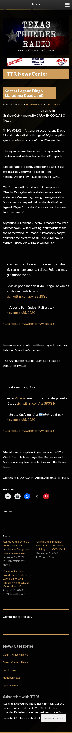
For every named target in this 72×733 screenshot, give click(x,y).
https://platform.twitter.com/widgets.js (29, 323)
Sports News (53, 104)
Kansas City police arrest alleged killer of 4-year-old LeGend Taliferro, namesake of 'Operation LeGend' (17, 578)
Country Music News (15, 654)
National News (11, 677)
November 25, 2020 (20, 313)
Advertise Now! (53, 718)
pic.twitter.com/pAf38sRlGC (27, 296)
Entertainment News (15, 662)
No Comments (34, 104)
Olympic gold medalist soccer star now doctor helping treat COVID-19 (50, 545)
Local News (10, 669)
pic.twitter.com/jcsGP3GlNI (37, 403)
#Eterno (21, 398)
